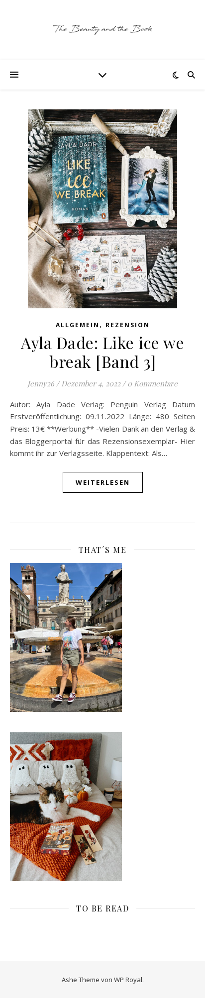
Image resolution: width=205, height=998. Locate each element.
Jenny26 (40, 383)
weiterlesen (103, 482)
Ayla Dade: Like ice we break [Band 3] (102, 352)
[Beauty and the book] (102, 30)
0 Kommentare (152, 383)
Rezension (127, 325)
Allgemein (78, 325)
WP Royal (128, 979)
